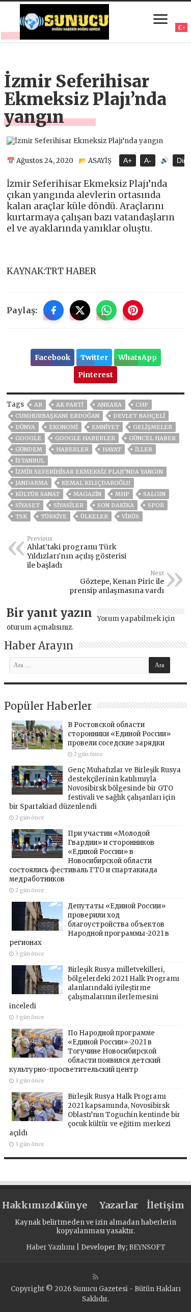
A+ (127, 160)
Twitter (94, 357)
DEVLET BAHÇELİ (139, 415)
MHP (122, 494)
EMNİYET (105, 427)
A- (147, 160)
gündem (28, 449)
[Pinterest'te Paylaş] (133, 310)
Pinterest (95, 374)
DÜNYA (25, 427)
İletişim (165, 1205)
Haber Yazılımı (50, 1247)
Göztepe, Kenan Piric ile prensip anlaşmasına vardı (116, 582)
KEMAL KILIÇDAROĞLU (96, 482)
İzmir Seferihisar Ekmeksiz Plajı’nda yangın (89, 471)
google (28, 438)
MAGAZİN (87, 494)
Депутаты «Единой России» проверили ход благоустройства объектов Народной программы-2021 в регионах (89, 924)
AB (38, 404)
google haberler (85, 438)
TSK (21, 516)
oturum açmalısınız (39, 627)
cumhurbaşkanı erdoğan (57, 415)
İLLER (143, 449)
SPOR (156, 505)
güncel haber (152, 438)
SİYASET (27, 505)
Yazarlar (118, 1205)
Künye (72, 1205)
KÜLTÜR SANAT (37, 494)
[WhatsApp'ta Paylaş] (106, 310)
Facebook (52, 357)
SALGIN (154, 494)
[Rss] (95, 1277)
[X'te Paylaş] (80, 310)
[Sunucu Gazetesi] (64, 20)
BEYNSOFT (147, 1247)
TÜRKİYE (54, 516)
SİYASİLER (68, 505)
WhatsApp (137, 357)
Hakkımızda (25, 1205)
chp (141, 404)
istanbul (29, 460)
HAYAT (111, 449)
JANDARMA (31, 482)
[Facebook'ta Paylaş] (53, 310)
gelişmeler (152, 427)
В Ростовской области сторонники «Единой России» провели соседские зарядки (119, 733)
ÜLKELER (94, 516)
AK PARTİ (70, 404)
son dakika (115, 505)
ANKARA (109, 404)
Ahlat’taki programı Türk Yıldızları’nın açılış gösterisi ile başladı (76, 552)
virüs (130, 516)
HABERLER (72, 449)
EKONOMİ (63, 427)
